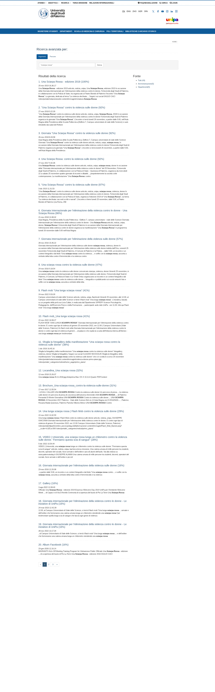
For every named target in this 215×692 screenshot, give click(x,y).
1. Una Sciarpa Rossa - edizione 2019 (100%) (63, 81)
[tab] (42, 56)
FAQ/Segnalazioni (148, 3)
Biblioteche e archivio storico (140, 31)
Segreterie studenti (48, 31)
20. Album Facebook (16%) (53, 544)
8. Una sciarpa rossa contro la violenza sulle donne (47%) (70, 264)
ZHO (134, 11)
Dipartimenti (66, 31)
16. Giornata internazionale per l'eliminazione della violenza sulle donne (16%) (81, 465)
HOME (174, 42)
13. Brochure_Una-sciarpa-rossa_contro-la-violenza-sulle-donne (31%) (77, 385)
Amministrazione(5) (146, 84)
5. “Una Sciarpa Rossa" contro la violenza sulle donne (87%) (71, 184)
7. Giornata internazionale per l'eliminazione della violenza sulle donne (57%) (80, 239)
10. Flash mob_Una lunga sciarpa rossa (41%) (64, 316)
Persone (53, 56)
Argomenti (42, 56)
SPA (146, 11)
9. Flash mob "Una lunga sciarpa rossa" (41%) (64, 290)
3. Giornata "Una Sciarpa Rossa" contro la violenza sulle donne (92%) (76, 133)
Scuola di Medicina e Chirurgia (89, 31)
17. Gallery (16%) (48, 483)
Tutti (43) (141, 80)
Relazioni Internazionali (101, 3)
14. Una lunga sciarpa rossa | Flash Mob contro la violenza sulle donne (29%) (81, 411)
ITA (123, 11)
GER (140, 11)
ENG (129, 11)
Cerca (164, 3)
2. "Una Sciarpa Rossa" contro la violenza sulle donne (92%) (71, 107)
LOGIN (174, 3)
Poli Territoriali (115, 31)
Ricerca (65, 3)
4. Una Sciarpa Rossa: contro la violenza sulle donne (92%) (71, 159)
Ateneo (41, 3)
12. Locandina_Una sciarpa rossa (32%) (60, 370)
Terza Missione (80, 3)
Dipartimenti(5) (144, 87)
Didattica (53, 3)
